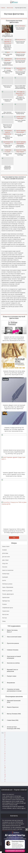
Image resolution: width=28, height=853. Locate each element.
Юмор (4, 621)
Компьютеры (5, 573)
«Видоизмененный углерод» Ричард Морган (20, 73)
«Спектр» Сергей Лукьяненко (7, 146)
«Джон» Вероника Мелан (7, 54)
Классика (4, 567)
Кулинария (5, 577)
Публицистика (6, 601)
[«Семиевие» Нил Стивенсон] (7, 94)
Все (3, 733)
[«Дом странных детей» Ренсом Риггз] (7, 107)
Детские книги (6, 556)
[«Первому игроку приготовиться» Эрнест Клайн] (7, 119)
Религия (4, 604)
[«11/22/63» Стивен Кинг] (7, 150)
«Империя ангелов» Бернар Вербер (20, 112)
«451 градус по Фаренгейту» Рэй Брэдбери (20, 98)
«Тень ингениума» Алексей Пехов (20, 28)
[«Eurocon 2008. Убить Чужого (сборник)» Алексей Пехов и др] (20, 80)
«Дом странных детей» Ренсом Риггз (7, 112)
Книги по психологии (7, 570)
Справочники (5, 611)
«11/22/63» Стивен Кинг (7, 154)
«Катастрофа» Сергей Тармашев (20, 134)
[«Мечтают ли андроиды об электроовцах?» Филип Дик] (7, 41)
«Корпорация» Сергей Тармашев (20, 146)
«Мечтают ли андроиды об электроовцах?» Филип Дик (7, 47)
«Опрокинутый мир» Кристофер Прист (20, 61)
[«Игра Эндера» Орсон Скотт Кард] (20, 150)
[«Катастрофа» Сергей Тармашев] (20, 131)
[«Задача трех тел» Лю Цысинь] (7, 80)
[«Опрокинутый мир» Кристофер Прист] (20, 58)
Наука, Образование (7, 587)
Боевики (4, 550)
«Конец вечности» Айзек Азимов (20, 42)
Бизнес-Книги (5, 546)
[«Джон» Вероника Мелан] (7, 52)
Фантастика (5, 614)
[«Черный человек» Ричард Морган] (20, 52)
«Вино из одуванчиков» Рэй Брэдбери (7, 137)
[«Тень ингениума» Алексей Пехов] (20, 25)
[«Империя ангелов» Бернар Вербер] (20, 107)
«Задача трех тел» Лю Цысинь (7, 86)
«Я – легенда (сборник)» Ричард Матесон (7, 71)
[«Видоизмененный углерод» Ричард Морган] (20, 69)
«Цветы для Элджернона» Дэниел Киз (7, 167)
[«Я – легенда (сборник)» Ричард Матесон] (7, 68)
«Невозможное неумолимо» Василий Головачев (7, 64)
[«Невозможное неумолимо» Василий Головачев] (7, 59)
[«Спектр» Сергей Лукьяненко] (7, 142)
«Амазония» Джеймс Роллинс (20, 121)
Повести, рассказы (7, 590)
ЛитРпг (4, 580)
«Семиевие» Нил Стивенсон (7, 100)
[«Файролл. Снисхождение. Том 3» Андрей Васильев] (7, 28)
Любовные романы (7, 584)
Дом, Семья (5, 560)
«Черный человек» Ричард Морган (20, 54)
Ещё (14, 537)
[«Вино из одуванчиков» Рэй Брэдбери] (7, 132)
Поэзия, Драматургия (8, 594)
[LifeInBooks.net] (14, 1)
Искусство (5, 563)
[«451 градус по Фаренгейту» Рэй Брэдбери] (20, 93)
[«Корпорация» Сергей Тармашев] (20, 142)
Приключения (5, 597)
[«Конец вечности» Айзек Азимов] (20, 39)
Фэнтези (4, 618)
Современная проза (7, 607)
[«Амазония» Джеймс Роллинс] (20, 117)
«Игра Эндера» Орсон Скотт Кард (20, 154)
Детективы (5, 553)
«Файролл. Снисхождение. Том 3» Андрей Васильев (7, 35)
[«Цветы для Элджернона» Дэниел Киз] (7, 161)
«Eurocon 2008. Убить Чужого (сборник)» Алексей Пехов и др (20, 87)
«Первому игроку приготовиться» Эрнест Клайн (7, 126)
